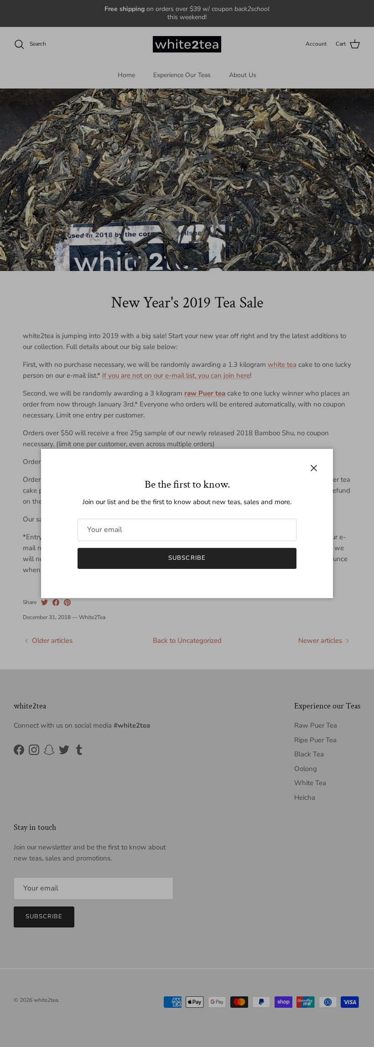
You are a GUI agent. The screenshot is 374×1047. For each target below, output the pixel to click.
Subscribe (186, 558)
